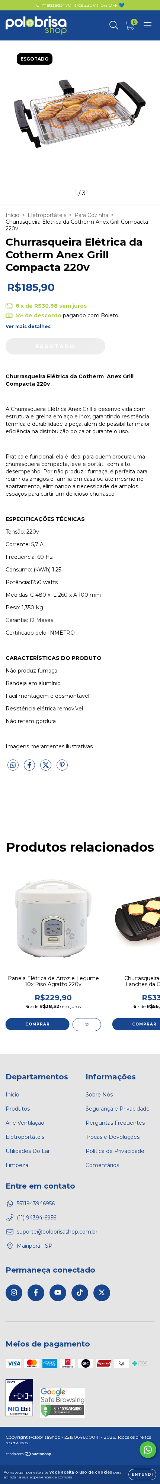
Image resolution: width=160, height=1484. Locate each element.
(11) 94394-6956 (36, 1217)
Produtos (18, 1108)
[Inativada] (19, 1398)
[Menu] (147, 25)
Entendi (142, 1474)
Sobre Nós (99, 1094)
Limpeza (17, 1165)
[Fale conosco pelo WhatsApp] (148, 1449)
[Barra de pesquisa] (113, 25)
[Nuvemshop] (29, 1455)
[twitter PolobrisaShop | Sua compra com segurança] (101, 1292)
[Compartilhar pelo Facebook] (30, 768)
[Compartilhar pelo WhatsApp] (13, 765)
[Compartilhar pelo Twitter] (46, 768)
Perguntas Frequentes (115, 1123)
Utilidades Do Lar (28, 1151)
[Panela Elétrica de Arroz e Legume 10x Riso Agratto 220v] (87, 1024)
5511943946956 (36, 1203)
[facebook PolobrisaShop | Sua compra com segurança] (36, 1292)
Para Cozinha (91, 215)
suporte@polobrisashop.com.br (57, 1231)
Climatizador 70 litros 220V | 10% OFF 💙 (80, 5)
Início (12, 215)
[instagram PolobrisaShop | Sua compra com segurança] (14, 1292)
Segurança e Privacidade (118, 1108)
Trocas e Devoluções (113, 1137)
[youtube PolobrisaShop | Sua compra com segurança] (57, 1292)
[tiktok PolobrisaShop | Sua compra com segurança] (79, 1292)
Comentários (102, 1165)
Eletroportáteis (47, 215)
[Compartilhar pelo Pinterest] (62, 768)
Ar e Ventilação (25, 1123)
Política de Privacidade (115, 1151)
